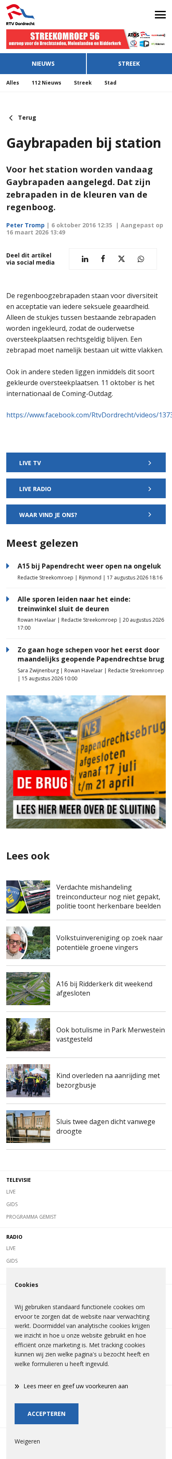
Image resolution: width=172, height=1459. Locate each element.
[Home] (43, 14)
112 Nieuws (46, 82)
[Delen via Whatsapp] (141, 259)
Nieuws (43, 63)
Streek (129, 63)
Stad (110, 82)
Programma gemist (31, 1216)
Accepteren (47, 1414)
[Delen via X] (121, 259)
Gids (12, 1204)
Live (10, 1191)
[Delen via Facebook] (102, 259)
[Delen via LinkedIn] (85, 259)
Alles (12, 82)
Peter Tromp (25, 225)
